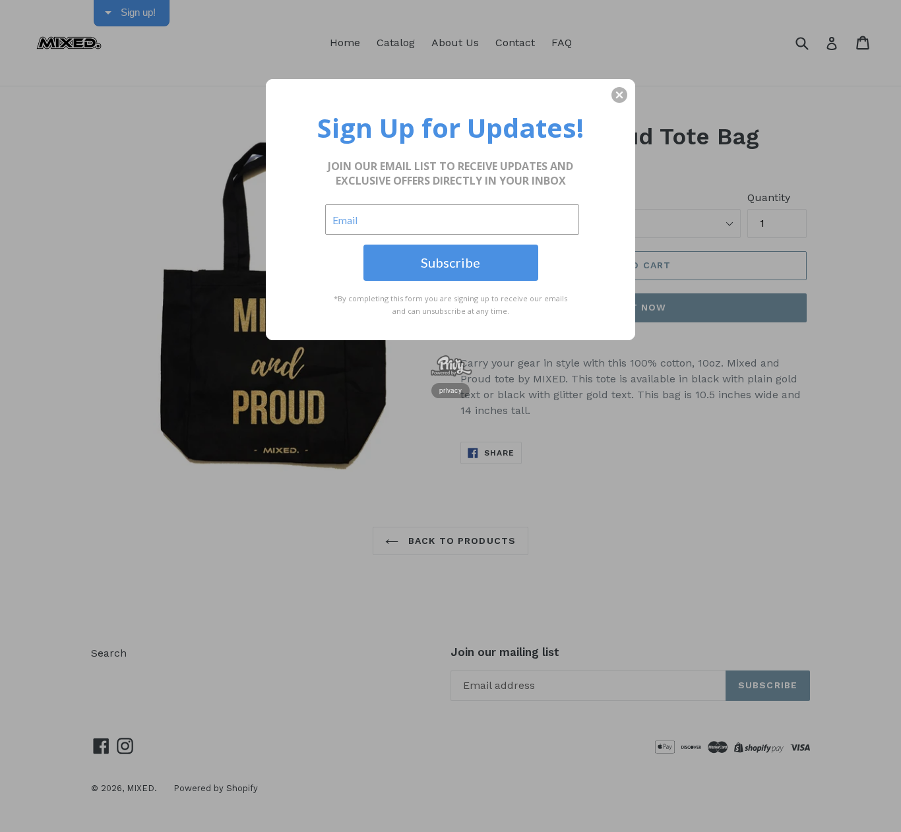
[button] (619, 95)
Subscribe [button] (450, 262)
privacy (450, 390)
